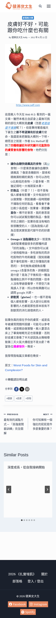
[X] (21, 389)
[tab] (22, 520)
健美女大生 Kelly (20, 37)
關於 (44, 574)
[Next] (47, 489)
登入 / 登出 (36, 581)
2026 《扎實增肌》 (22, 574)
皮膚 (18, 398)
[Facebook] (16, 389)
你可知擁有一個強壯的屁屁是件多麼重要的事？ (42, 422)
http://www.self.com (28, 105)
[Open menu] (48, 6)
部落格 (17, 581)
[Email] (27, 389)
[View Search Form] (40, 6)
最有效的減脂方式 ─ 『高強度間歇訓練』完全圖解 (14, 424)
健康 (9, 398)
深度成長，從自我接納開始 (26, 467)
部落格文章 (28, 18)
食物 (28, 398)
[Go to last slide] (8, 489)
